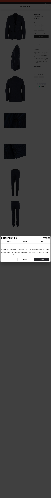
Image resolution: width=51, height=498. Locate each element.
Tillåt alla (42, 259)
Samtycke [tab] (9, 241)
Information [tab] (25, 241)
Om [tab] (42, 241)
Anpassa (24, 259)
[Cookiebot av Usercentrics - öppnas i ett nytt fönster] (44, 238)
